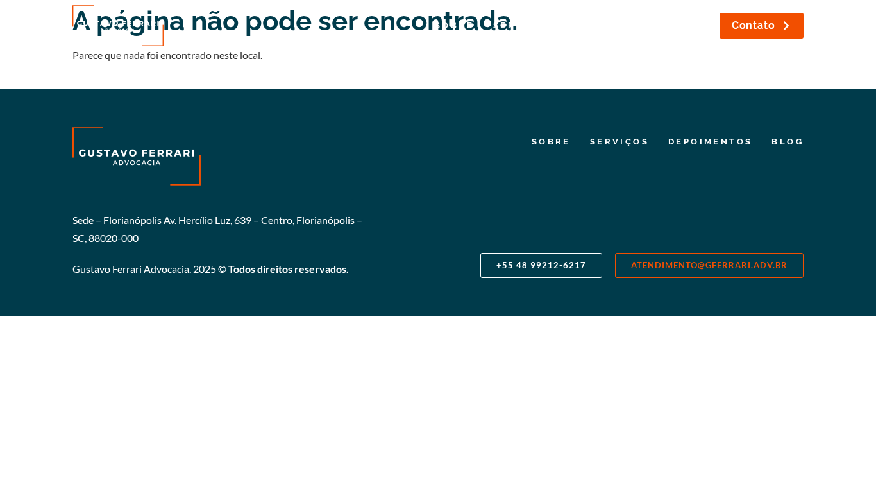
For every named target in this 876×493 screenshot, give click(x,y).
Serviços (522, 25)
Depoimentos (613, 25)
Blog (691, 25)
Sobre (454, 25)
